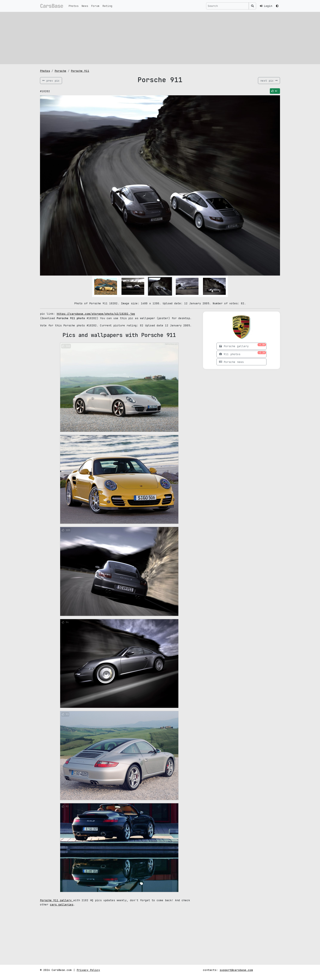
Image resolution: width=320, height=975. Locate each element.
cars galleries (61, 904)
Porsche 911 (80, 71)
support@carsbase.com (236, 970)
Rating (107, 6)
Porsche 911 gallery (56, 900)
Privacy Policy (88, 970)
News (84, 6)
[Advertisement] (160, 38)
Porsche (60, 71)
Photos (74, 6)
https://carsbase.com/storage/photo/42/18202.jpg (96, 313)
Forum (95, 6)
